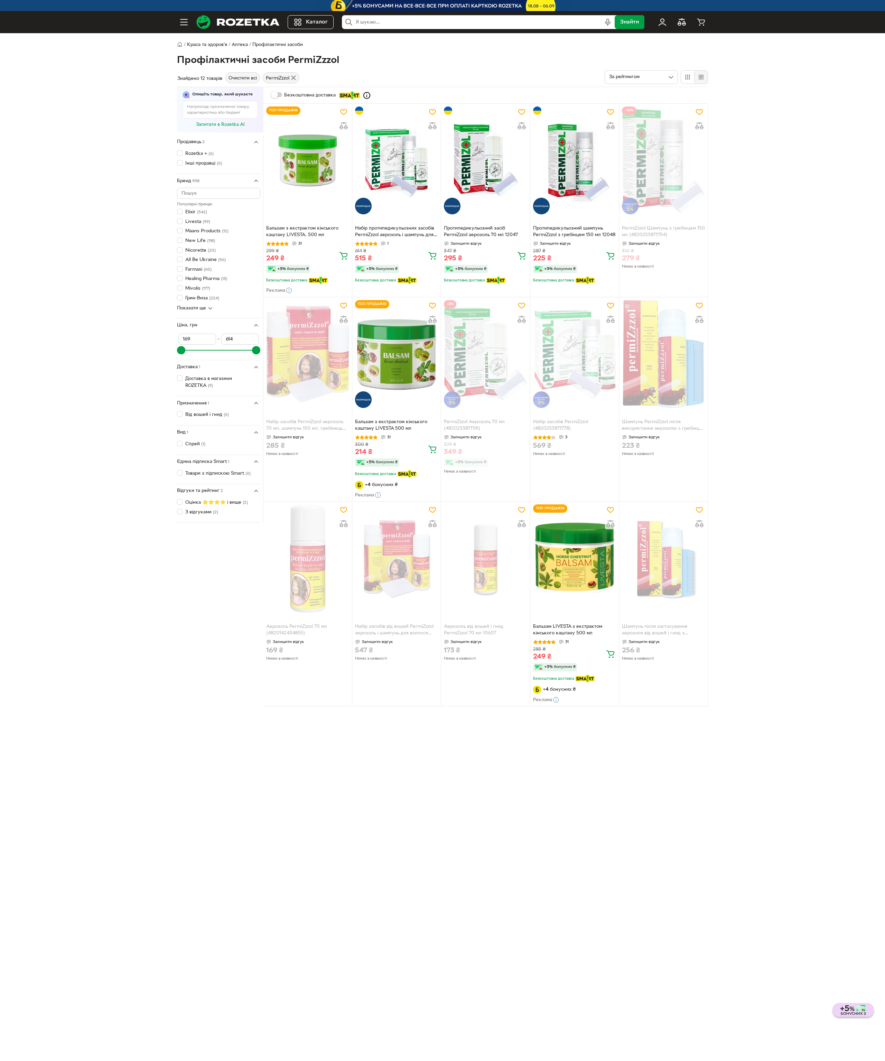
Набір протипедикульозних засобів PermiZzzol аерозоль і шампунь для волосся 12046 (394, 232)
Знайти (629, 22)
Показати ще (191, 308)
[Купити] (343, 255)
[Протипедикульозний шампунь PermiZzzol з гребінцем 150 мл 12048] (574, 160)
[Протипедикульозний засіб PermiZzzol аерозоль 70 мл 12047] (485, 160)
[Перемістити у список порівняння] (343, 125)
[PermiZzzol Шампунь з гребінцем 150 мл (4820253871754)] (663, 160)
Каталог (317, 22)
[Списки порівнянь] (682, 22)
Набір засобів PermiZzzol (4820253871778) (560, 425)
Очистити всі (243, 78)
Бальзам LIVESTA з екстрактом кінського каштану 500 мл (567, 629)
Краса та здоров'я (207, 45)
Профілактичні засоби (277, 45)
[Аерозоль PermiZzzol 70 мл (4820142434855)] (307, 558)
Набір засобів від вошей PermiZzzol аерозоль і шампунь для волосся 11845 (394, 630)
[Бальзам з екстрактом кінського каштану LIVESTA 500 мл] (396, 354)
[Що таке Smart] (366, 95)
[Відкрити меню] (184, 22)
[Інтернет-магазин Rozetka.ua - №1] (237, 22)
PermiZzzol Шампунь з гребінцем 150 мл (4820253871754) (663, 231)
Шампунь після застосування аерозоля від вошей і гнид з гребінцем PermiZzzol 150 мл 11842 (660, 630)
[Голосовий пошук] (608, 22)
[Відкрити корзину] (701, 22)
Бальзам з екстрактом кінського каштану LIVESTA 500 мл (391, 425)
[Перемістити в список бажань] (343, 112)
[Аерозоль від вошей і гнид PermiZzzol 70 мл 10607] (485, 558)
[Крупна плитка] (687, 77)
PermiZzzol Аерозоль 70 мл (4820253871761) (474, 425)
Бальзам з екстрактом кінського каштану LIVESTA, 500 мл (302, 231)
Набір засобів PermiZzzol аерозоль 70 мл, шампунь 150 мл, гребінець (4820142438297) (304, 426)
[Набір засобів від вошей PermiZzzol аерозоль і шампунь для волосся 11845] (396, 558)
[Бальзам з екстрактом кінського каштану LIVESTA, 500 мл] (307, 160)
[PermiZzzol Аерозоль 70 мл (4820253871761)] (485, 354)
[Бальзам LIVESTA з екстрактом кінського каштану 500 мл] (574, 558)
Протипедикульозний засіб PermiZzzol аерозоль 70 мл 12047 (481, 231)
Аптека (240, 45)
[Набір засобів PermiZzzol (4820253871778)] (574, 354)
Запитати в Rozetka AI (220, 124)
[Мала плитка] (701, 77)
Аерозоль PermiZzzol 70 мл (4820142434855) (296, 629)
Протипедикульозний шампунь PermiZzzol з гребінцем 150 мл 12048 (574, 231)
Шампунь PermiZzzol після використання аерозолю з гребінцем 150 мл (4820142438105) (663, 426)
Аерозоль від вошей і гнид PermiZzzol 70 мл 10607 (473, 629)
